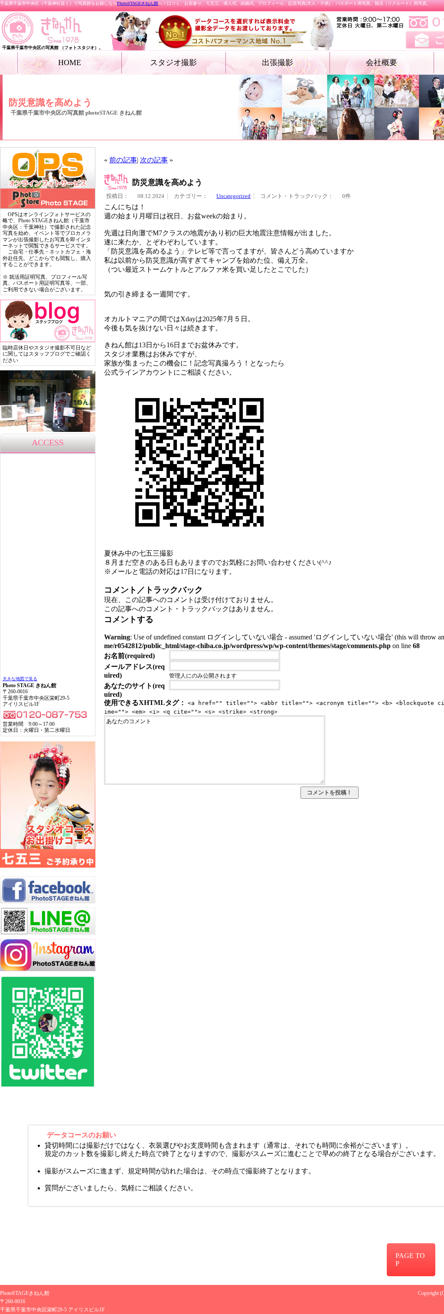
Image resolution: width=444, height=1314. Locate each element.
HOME (69, 62)
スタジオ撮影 (173, 62)
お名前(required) (129, 655)
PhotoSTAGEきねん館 (137, 3)
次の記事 (154, 160)
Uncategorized (233, 196)
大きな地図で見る (20, 678)
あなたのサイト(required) (134, 690)
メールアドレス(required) (134, 671)
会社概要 (381, 62)
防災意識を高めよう (167, 182)
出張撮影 (277, 62)
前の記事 (123, 160)
